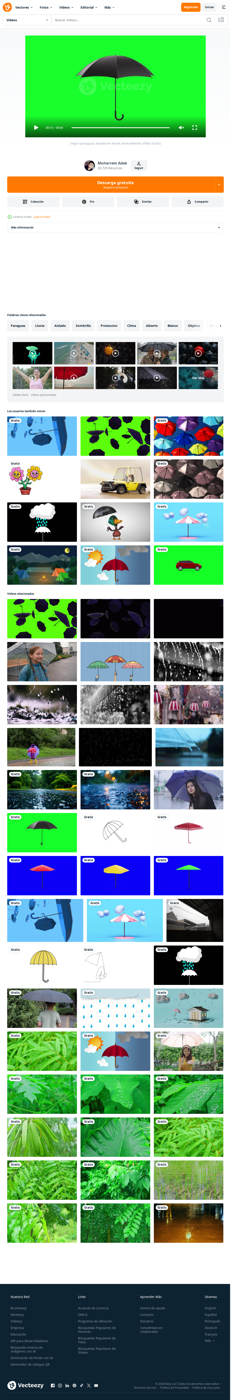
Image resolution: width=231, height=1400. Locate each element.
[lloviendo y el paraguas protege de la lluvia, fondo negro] (42, 522)
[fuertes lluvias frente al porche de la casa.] (194, 920)
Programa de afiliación (94, 1321)
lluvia (39, 325)
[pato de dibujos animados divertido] (115, 522)
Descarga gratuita (114, 184)
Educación (18, 1334)
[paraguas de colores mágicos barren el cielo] (188, 479)
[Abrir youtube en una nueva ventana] (96, 1385)
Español (208, 1314)
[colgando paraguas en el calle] (188, 704)
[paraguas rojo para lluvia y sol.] (115, 565)
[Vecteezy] (7, 7)
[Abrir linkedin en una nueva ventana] (67, 1385)
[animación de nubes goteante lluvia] (115, 1008)
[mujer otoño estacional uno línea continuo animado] (115, 965)
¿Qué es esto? (42, 217)
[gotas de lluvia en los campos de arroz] (188, 1180)
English (207, 1308)
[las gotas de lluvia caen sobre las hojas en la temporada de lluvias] (42, 1051)
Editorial (87, 7)
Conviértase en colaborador (149, 1330)
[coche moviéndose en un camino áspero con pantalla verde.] (188, 565)
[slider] (119, 127)
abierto (152, 325)
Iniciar (206, 7)
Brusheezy (18, 1308)
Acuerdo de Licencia (92, 1308)
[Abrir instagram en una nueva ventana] (60, 1385)
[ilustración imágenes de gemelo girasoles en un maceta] (42, 479)
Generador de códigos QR (29, 1364)
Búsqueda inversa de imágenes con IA (26, 1349)
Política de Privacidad (171, 1387)
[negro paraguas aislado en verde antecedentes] (42, 832)
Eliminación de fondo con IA (31, 1358)
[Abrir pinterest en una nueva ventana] (74, 1385)
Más (107, 7)
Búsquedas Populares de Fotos (95, 1340)
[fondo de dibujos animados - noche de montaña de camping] (42, 565)
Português (209, 1321)
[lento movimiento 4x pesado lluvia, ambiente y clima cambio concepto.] (188, 661)
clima (131, 325)
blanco (173, 325)
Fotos (44, 7)
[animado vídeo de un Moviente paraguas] (42, 965)
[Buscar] (205, 20)
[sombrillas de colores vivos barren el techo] (188, 436)
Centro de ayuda (150, 1308)
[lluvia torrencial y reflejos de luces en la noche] (188, 1223)
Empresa (16, 1328)
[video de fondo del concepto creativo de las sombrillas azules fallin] (42, 436)
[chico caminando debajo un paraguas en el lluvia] (42, 1008)
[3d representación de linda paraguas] (188, 832)
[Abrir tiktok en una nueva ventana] (81, 1385)
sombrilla (83, 325)
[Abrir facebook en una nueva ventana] (53, 1385)
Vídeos (64, 7)
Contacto (144, 1314)
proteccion (109, 325)
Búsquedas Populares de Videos (95, 1350)
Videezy (16, 1321)
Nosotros (144, 1321)
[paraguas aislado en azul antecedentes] (42, 875)
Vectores (22, 7)
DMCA (81, 1314)
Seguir (137, 168)
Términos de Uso (141, 1387)
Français (208, 1334)
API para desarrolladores (29, 1341)
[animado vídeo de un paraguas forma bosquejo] (115, 832)
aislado (60, 325)
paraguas (18, 325)
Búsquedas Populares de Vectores (95, 1330)
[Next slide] (213, 325)
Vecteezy (16, 1314)
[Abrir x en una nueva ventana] (89, 1385)
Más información (22, 227)
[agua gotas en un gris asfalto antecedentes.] (42, 789)
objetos (194, 325)
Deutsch (208, 1328)
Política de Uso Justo (203, 1387)
